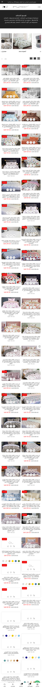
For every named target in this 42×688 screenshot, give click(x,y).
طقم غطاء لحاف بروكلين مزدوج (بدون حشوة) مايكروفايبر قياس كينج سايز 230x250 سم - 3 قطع (31, 218)
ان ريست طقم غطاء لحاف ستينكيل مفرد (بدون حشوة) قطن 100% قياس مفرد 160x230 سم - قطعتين (11, 579)
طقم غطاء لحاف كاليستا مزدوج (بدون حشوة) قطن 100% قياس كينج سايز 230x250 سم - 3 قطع (11, 219)
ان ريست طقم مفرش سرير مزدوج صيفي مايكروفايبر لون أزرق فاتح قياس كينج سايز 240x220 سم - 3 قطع (11, 126)
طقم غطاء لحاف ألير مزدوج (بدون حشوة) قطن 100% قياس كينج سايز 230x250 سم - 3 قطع (11, 150)
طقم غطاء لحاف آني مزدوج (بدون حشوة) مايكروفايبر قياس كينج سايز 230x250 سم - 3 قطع (11, 173)
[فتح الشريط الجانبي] (39, 346)
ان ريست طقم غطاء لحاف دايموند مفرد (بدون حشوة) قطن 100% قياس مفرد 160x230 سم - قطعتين (11, 288)
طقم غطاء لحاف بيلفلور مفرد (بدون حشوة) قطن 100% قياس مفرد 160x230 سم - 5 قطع (11, 80)
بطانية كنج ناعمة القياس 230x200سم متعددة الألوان (11, 653)
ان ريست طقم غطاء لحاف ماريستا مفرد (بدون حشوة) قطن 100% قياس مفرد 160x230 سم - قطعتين (11, 408)
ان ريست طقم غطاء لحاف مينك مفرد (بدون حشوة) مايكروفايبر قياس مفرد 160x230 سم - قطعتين (11, 457)
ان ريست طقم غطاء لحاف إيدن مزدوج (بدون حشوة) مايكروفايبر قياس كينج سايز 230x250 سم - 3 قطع (31, 290)
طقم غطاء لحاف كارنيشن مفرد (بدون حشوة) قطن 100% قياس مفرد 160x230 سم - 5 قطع (31, 103)
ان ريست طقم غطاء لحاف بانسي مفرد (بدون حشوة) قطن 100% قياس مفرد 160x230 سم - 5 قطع (31, 505)
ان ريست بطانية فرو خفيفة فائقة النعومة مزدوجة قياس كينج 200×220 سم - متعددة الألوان (31, 576)
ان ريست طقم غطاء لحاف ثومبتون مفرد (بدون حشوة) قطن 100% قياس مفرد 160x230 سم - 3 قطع (31, 602)
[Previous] (39, 41)
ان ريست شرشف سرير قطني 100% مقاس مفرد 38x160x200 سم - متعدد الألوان (11, 627)
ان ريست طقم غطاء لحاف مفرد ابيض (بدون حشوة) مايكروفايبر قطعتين (31, 553)
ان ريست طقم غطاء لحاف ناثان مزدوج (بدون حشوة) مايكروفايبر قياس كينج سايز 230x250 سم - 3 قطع (31, 481)
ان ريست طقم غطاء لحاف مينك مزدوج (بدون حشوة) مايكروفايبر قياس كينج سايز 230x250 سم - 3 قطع (11, 433)
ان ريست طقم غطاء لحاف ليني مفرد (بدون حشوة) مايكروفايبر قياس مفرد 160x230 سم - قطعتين (31, 384)
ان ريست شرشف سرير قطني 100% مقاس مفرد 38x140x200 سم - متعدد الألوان (31, 649)
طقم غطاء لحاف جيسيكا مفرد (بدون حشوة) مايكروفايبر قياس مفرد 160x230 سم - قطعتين (31, 361)
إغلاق (2, 1)
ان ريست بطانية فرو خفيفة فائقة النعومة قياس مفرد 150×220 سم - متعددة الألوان (11, 553)
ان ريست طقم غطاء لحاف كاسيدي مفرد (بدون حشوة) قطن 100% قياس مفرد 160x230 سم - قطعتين (31, 241)
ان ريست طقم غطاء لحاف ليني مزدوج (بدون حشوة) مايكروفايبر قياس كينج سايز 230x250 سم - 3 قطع (11, 361)
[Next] (2, 41)
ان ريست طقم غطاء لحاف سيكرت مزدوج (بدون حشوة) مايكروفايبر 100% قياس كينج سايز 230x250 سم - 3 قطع (11, 529)
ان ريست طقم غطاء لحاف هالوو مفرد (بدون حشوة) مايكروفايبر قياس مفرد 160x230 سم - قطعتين (11, 313)
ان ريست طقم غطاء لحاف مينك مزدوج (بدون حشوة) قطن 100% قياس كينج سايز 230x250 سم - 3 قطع (31, 433)
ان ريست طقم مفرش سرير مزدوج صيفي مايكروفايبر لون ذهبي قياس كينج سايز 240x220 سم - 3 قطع (11, 103)
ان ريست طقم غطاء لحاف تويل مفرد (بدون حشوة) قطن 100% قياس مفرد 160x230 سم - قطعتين (11, 603)
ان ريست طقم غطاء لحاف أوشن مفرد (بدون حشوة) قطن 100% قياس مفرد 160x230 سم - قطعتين (11, 481)
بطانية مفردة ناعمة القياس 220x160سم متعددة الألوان (31, 674)
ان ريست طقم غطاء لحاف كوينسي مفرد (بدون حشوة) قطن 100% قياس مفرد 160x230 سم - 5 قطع (11, 505)
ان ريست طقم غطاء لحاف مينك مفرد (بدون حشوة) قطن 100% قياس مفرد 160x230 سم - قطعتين (31, 457)
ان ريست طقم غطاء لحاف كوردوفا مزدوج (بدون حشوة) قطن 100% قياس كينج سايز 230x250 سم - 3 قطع (11, 264)
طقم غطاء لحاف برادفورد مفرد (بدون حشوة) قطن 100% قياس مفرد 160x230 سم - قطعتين (31, 195)
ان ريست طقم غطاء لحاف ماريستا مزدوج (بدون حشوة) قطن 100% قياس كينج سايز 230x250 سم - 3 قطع (31, 408)
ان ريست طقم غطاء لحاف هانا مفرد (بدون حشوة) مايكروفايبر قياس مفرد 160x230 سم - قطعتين (11, 337)
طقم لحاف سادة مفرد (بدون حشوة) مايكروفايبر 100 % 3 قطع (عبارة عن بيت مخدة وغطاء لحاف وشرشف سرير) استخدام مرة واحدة (11, 678)
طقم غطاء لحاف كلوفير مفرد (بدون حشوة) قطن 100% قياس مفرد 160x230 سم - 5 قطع (31, 80)
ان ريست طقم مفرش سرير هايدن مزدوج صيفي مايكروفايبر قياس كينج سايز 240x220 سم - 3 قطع (31, 126)
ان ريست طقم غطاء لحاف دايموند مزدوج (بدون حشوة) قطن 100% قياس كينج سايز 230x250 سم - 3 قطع (31, 265)
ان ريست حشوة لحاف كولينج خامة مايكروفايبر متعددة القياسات (11, 241)
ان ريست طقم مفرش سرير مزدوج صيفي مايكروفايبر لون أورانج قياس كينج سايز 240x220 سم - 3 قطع (31, 149)
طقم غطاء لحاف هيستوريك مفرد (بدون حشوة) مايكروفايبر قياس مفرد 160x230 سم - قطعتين (31, 338)
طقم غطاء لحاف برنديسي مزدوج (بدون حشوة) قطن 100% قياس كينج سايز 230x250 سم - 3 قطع (11, 196)
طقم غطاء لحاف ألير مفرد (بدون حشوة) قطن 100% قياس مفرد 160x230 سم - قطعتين (31, 172)
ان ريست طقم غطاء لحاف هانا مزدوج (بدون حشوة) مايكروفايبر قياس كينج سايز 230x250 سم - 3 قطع (31, 314)
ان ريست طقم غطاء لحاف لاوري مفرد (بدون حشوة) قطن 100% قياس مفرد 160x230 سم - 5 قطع (11, 385)
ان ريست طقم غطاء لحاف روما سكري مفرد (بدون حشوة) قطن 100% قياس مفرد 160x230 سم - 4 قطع (31, 529)
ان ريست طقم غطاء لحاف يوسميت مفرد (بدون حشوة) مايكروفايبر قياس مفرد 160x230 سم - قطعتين (31, 625)
